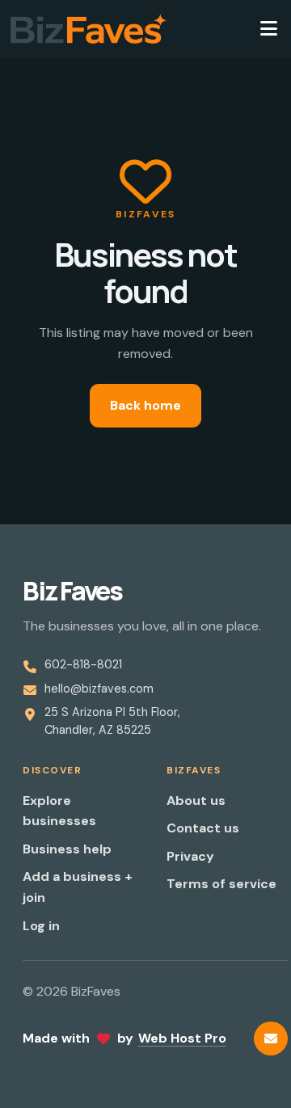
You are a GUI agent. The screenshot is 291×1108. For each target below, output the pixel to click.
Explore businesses (59, 811)
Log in (41, 925)
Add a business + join (78, 887)
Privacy (190, 856)
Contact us (203, 827)
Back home (145, 405)
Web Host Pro (182, 1038)
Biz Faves (72, 591)
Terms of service (221, 883)
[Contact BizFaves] (271, 1038)
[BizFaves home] (88, 29)
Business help (67, 848)
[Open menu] (268, 29)
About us (196, 800)
